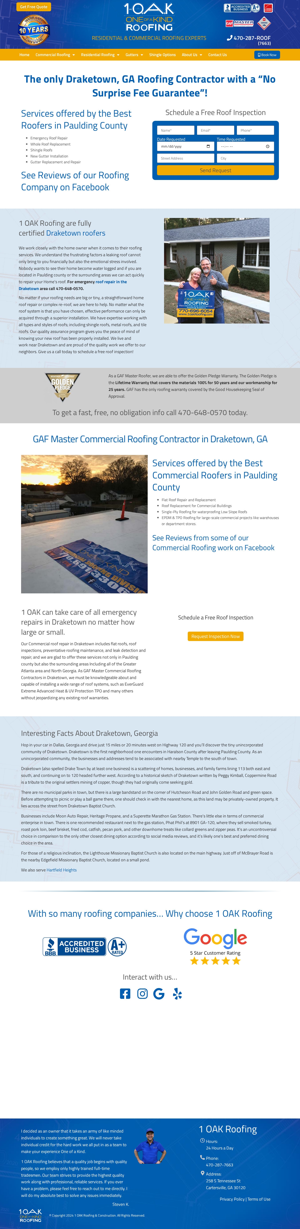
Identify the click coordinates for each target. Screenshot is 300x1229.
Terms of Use (259, 1199)
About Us (189, 55)
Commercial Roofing (53, 55)
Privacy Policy (232, 1199)
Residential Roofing (98, 55)
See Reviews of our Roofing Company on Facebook (75, 181)
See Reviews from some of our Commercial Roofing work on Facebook (213, 542)
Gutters (132, 55)
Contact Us (217, 55)
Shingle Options (162, 55)
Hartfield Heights (62, 870)
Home (24, 55)
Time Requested (231, 139)
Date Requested (171, 139)
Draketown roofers (75, 233)
